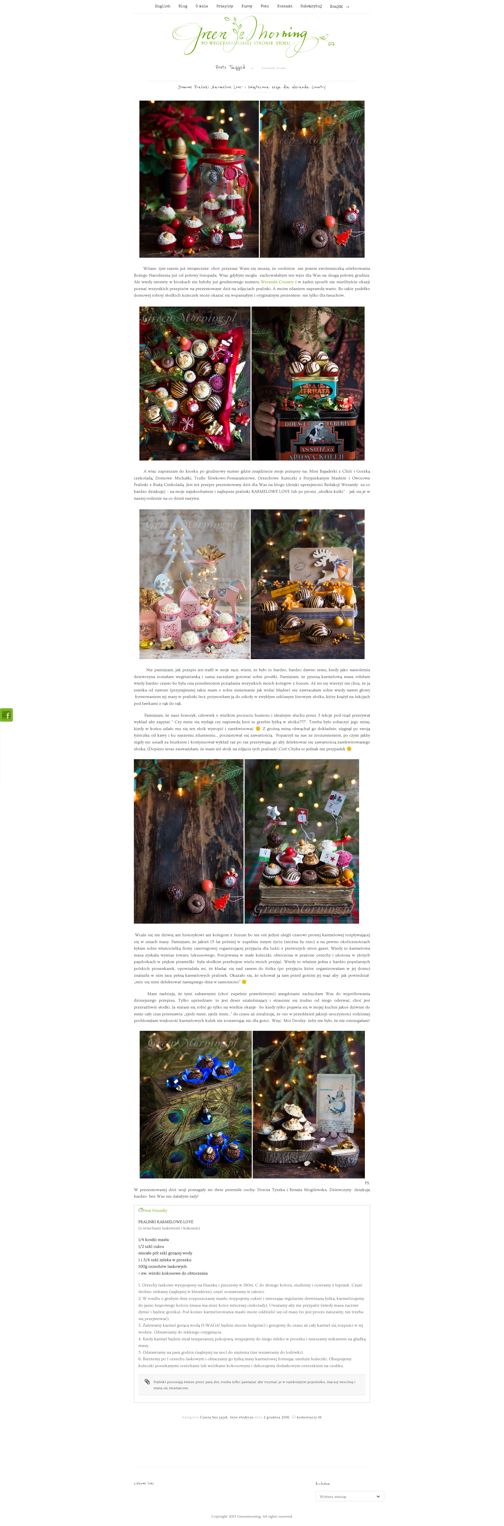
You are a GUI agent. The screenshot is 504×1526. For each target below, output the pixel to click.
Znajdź (336, 7)
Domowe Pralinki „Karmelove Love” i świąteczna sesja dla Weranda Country (252, 87)
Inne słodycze (242, 1417)
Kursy (247, 6)
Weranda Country (277, 282)
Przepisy (225, 6)
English (162, 6)
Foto (265, 6)
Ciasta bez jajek (214, 1417)
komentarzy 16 (309, 1417)
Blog (182, 6)
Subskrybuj (311, 6)
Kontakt (284, 6)
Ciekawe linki (144, 1483)
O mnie (202, 6)
